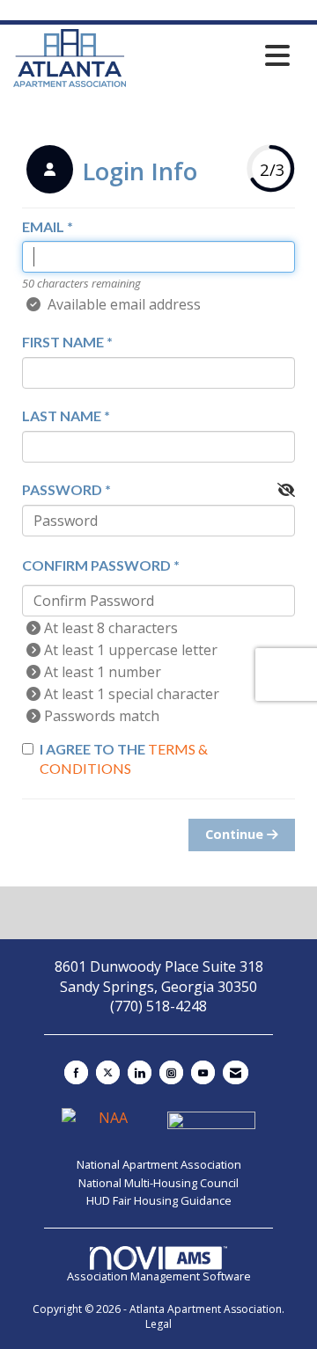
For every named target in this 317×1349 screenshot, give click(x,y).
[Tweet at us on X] (108, 1072)
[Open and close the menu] (213, 55)
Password (62, 489)
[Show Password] (286, 490)
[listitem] (109, 171)
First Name (63, 341)
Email (43, 226)
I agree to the (124, 758)
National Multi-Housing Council (158, 1183)
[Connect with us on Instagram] (171, 1072)
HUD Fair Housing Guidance (159, 1200)
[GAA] (211, 1125)
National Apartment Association (159, 1164)
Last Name (61, 415)
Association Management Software (159, 1276)
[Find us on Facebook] (76, 1072)
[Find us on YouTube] (203, 1072)
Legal (158, 1323)
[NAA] (107, 1125)
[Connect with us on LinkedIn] (139, 1072)
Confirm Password (96, 565)
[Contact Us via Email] (235, 1072)
